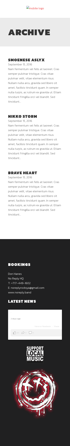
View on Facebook (42, 326)
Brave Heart (22, 173)
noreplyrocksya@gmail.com (27, 288)
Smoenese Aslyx (26, 60)
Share (56, 326)
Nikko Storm (22, 116)
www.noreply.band (19, 292)
